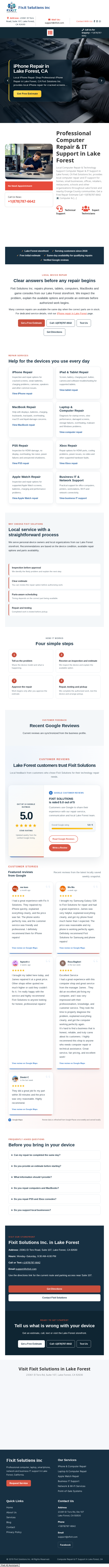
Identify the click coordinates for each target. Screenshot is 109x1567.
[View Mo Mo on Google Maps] (62, 888)
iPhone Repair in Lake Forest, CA (31, 68)
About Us (11, 1512)
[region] (54, 998)
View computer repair (70, 432)
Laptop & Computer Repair (72, 1471)
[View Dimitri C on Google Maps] (15, 1078)
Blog (8, 1522)
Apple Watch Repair (68, 1476)
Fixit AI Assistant (9, 1565)
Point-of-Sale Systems (70, 1491)
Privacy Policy (14, 1532)
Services (10, 1517)
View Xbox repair (68, 463)
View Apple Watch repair (25, 498)
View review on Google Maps (24, 948)
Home (9, 1507)
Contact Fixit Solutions (54, 1297)
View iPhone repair (22, 393)
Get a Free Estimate (31, 323)
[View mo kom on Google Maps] (15, 888)
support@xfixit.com (54, 22)
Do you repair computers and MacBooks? (36, 1188)
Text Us (84, 323)
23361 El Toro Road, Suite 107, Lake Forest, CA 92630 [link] (20, 21)
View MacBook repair (23, 425)
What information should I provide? (33, 1177)
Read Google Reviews (63, 839)
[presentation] (7, 81)
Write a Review (60, 847)
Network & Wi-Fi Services (71, 1486)
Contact (10, 1527)
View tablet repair (68, 390)
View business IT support (73, 498)
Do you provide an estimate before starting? (37, 1166)
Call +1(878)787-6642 (61, 323)
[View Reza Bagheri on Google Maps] (62, 963)
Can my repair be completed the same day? (37, 1155)
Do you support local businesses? (32, 1210)
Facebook (65, 1544)
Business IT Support (68, 1481)
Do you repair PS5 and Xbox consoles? (35, 1199)
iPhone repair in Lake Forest (72, 313)
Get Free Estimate (27, 93)
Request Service (19, 1483)
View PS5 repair (20, 463)
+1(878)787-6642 (31, 1262)
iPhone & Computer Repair (72, 1466)
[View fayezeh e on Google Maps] (15, 963)
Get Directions (54, 332)
